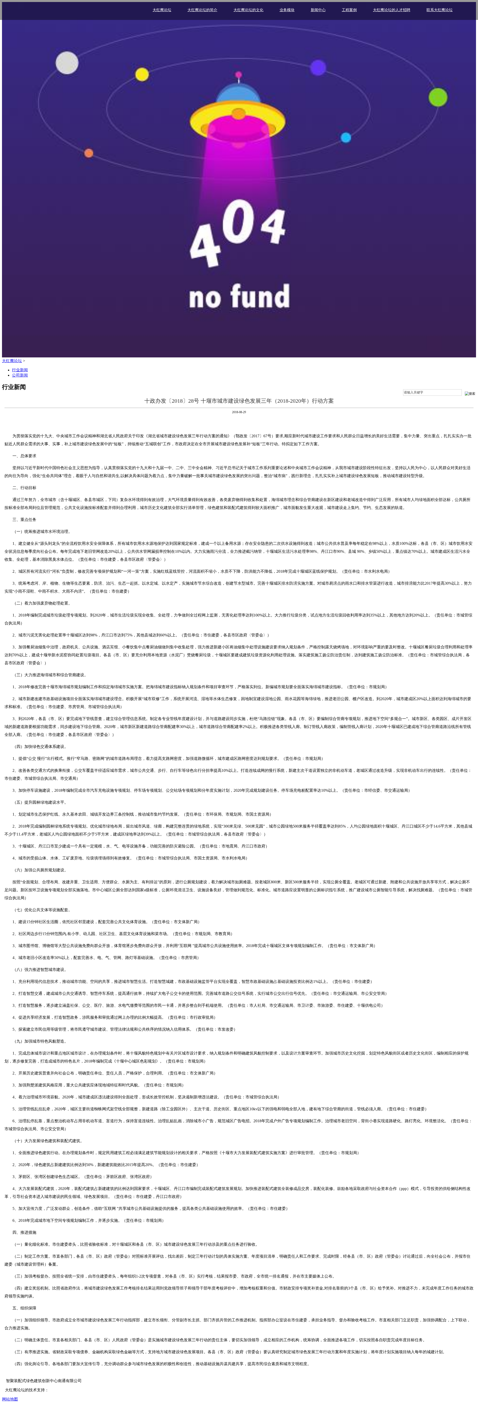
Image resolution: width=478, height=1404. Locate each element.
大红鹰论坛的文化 (248, 10)
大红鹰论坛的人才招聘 (391, 10)
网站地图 (10, 1399)
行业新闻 (20, 370)
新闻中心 (318, 10)
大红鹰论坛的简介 (202, 10)
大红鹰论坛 (162, 10)
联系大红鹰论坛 (439, 10)
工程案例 (349, 10)
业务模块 (287, 10)
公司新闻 (20, 375)
